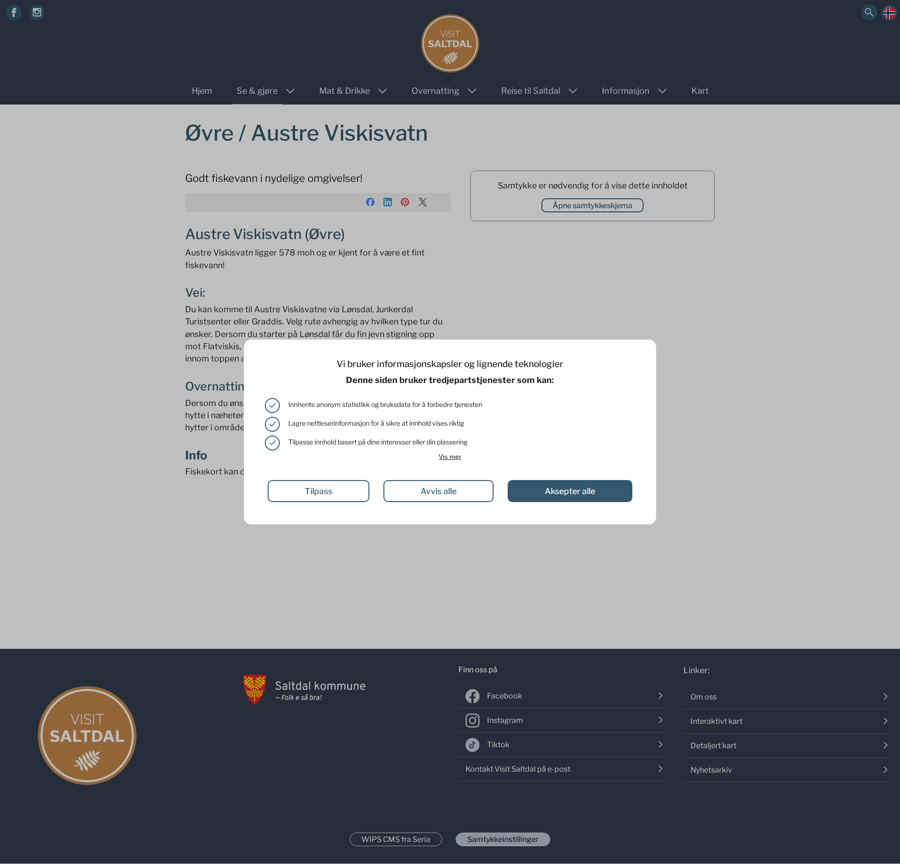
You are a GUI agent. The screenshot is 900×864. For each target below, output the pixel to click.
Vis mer (450, 456)
